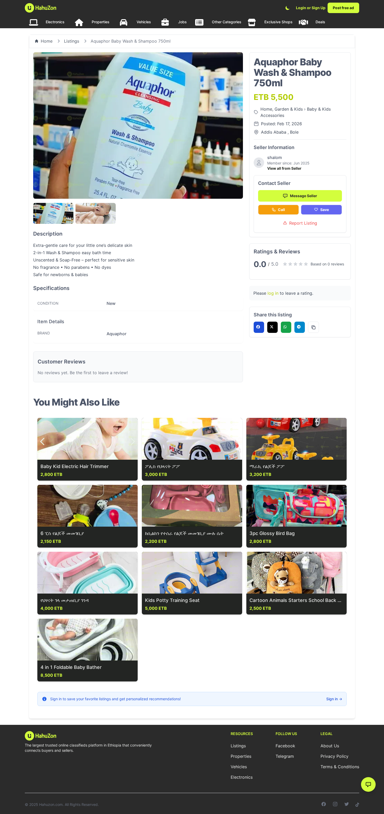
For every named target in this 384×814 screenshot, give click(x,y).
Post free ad (343, 7)
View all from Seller (284, 168)
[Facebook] (323, 804)
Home (47, 41)
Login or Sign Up (310, 7)
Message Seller (303, 195)
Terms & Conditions (340, 766)
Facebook (285, 745)
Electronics (55, 22)
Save (324, 209)
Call (281, 209)
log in (272, 293)
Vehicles (144, 22)
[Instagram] (335, 804)
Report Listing (303, 223)
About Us (330, 745)
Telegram (285, 756)
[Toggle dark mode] (287, 8)
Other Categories (226, 22)
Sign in (334, 699)
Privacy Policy (334, 756)
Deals (320, 22)
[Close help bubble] (362, 773)
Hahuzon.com (51, 804)
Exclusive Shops (278, 22)
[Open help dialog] (368, 784)
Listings (71, 41)
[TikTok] (357, 804)
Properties (100, 22)
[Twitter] (346, 804)
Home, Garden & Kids (282, 109)
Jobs (182, 22)
